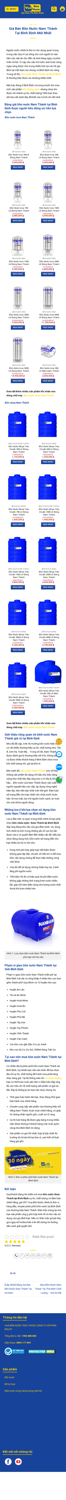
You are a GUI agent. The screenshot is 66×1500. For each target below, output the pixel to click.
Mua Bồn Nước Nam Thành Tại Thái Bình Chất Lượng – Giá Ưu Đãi (48, 1288)
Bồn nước (9, 1377)
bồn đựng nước (31, 89)
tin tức (32, 25)
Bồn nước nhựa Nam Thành (39, 727)
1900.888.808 (29, 1336)
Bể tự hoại (10, 1384)
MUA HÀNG (18, 167)
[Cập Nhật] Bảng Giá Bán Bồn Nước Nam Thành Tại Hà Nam (18, 1288)
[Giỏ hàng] (62, 8)
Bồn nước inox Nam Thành (38, 395)
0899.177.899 (23, 1342)
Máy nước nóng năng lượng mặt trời (23, 1390)
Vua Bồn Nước (52, 1078)
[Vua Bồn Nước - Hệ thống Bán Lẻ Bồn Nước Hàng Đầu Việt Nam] (32, 9)
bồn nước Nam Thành (33, 770)
